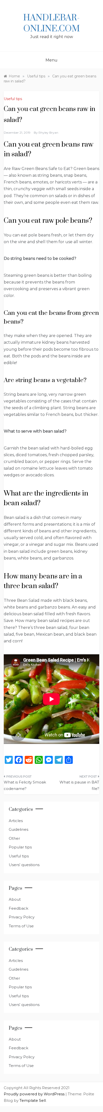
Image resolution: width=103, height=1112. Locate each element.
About (15, 899)
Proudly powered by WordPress (35, 1094)
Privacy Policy (21, 917)
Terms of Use (21, 926)
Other (14, 838)
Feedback (18, 908)
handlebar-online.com (51, 23)
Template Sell (33, 1100)
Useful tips (13, 99)
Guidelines (18, 829)
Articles (16, 820)
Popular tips (20, 847)
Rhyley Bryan (48, 132)
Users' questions (24, 864)
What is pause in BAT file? (79, 785)
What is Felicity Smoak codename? (25, 785)
